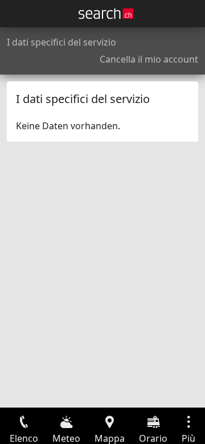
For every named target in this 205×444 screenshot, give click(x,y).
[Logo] (106, 13)
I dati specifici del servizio (61, 42)
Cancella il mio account (149, 59)
